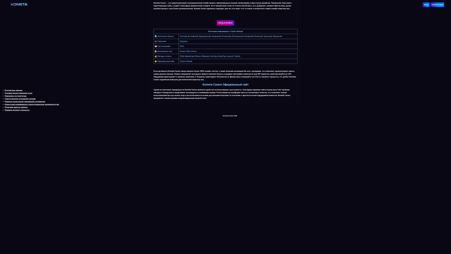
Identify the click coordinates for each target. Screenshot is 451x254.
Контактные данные (14, 90)
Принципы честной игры (15, 96)
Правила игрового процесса (17, 110)
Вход (426, 5)
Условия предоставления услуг (18, 93)
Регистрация (437, 5)
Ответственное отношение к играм (20, 99)
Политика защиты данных (16, 107)
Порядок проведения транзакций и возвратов (25, 102)
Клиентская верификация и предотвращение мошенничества (32, 104)
